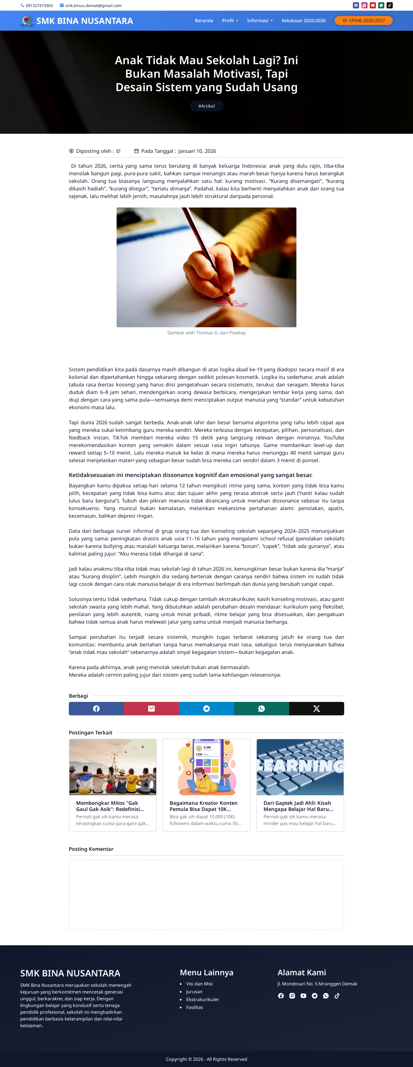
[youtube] (373, 5)
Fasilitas (194, 1007)
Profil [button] (228, 20)
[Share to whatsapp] (261, 708)
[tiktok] (390, 5)
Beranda (204, 20)
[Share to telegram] (206, 708)
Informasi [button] (257, 20)
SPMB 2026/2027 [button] (367, 20)
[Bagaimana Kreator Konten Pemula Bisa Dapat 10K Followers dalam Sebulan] (206, 767)
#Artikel (206, 106)
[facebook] (356, 5)
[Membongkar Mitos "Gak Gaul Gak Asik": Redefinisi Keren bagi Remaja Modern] (112, 767)
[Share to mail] (151, 708)
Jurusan (194, 991)
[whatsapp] (381, 5)
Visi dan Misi (199, 984)
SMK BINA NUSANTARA (85, 20)
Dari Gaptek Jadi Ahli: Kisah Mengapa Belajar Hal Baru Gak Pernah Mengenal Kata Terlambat (298, 806)
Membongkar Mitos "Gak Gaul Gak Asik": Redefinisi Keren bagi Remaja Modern (110, 806)
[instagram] (364, 5)
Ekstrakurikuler (202, 999)
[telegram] (314, 995)
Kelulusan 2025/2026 (304, 20)
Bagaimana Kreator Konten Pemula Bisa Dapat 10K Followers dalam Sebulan (204, 806)
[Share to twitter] (316, 708)
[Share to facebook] (96, 708)
